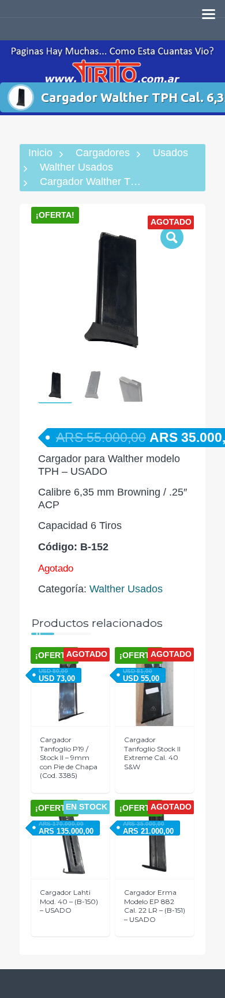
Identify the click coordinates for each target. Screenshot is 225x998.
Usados (170, 152)
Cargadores (103, 152)
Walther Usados (76, 167)
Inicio (40, 152)
